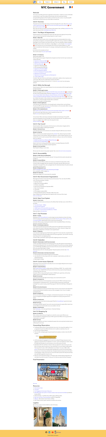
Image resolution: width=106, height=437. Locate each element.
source (36, 349)
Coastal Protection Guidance (40, 268)
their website (47, 107)
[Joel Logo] (35, 2)
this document (44, 211)
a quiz (58, 81)
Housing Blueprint (60, 301)
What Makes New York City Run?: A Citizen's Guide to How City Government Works (50, 392)
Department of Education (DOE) (40, 61)
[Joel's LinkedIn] (49, 432)
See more (35, 383)
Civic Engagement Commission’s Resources (43, 391)
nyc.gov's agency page (39, 76)
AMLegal (36, 398)
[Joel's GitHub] (46, 432)
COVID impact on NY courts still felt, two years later (44, 208)
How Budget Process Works (40, 169)
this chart (37, 113)
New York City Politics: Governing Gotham (42, 397)
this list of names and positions (65, 151)
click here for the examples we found (41, 50)
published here (68, 28)
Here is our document (37, 195)
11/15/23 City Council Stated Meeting (40, 141)
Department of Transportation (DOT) (41, 62)
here (48, 171)
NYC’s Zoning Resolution (43, 217)
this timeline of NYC (41, 27)
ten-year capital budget (46, 51)
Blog (64, 2)
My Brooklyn (38, 309)
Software (56, 2)
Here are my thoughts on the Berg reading (42, 101)
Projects (47, 2)
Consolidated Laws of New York (49, 30)
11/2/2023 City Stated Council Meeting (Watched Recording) (45, 140)
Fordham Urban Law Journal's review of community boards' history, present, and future (52, 110)
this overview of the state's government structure (57, 25)
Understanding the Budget (53, 169)
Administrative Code (38, 388)
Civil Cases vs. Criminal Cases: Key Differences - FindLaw (45, 209)
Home (40, 2)
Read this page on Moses (61, 218)
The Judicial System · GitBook (40, 205)
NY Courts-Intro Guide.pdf (39, 206)
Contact (70, 2)
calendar (55, 134)
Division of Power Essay (37, 121)
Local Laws (36, 389)
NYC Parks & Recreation (39, 64)
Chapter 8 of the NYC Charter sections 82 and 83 (55, 92)
